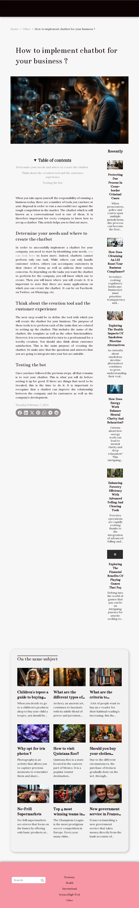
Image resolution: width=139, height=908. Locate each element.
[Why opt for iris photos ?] (33, 733)
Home (14, 29)
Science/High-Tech (69, 894)
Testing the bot (53, 182)
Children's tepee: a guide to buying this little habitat (32, 697)
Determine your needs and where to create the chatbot (52, 167)
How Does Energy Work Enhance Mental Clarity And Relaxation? (115, 410)
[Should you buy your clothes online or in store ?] (106, 733)
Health (69, 882)
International (69, 888)
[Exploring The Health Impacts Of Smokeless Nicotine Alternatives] (115, 315)
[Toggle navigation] (9, 8)
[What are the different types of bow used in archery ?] (69, 676)
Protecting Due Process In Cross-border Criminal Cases (115, 186)
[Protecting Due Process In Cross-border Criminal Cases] (115, 164)
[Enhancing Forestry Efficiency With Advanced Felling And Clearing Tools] (115, 473)
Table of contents (54, 160)
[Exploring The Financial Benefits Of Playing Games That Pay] (115, 554)
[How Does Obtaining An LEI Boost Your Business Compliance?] (115, 242)
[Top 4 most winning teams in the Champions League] (69, 793)
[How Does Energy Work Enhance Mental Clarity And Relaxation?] (115, 389)
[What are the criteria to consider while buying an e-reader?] (106, 676)
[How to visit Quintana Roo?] (69, 733)
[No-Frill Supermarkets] (33, 793)
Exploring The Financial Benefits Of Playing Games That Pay (115, 575)
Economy (69, 877)
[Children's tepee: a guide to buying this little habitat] (33, 676)
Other (27, 29)
